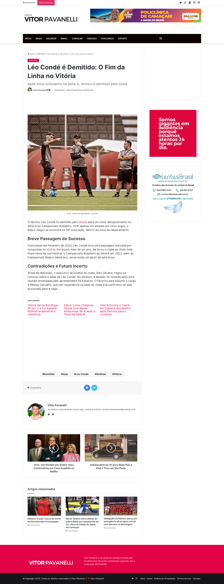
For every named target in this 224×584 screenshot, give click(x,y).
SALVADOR (51, 38)
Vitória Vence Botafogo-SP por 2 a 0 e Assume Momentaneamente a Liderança (43, 310)
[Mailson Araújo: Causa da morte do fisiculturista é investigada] (44, 506)
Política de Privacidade (164, 578)
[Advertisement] (83, 102)
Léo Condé (82, 374)
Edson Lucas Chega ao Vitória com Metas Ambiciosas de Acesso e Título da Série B (79, 310)
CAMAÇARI (77, 38)
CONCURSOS (107, 38)
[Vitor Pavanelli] (51, 20)
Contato (196, 578)
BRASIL (64, 38)
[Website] (49, 414)
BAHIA (39, 38)
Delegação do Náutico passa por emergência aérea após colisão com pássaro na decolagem (120, 521)
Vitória (83, 222)
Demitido (49, 374)
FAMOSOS (92, 38)
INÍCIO (28, 38)
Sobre (150, 578)
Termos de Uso (184, 578)
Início (32, 54)
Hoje (65, 374)
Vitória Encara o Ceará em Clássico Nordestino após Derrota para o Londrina (115, 310)
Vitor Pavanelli (39, 90)
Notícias (101, 374)
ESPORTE (122, 38)
